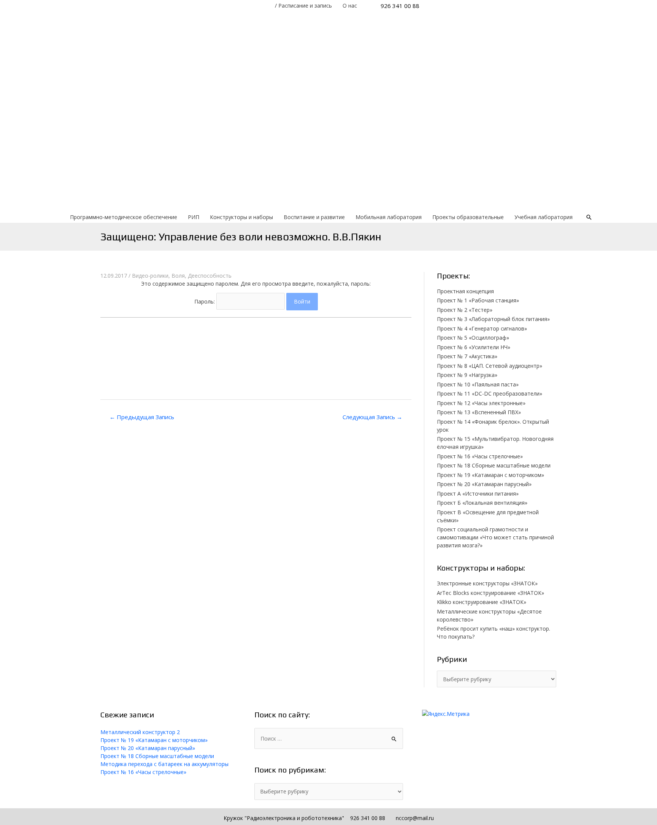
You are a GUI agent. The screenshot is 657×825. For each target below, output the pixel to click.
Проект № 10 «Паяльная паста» (478, 384)
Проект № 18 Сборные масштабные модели (494, 465)
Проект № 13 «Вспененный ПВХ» (479, 412)
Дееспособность (210, 275)
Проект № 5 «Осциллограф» (473, 337)
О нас (350, 5)
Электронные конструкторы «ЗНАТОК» (487, 583)
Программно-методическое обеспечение (123, 217)
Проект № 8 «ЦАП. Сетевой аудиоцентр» (489, 365)
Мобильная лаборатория (388, 217)
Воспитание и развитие (314, 217)
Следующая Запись (372, 417)
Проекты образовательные (468, 217)
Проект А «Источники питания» (478, 493)
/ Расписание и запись (303, 5)
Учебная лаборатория (543, 217)
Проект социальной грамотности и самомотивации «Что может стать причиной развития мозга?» (495, 537)
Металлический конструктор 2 (140, 732)
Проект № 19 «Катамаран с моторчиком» (490, 474)
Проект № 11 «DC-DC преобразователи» (489, 393)
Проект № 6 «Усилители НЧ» (473, 347)
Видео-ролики (150, 275)
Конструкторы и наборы (241, 217)
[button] (255, 327)
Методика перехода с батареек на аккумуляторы (164, 764)
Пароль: (205, 301)
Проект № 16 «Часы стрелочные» (480, 456)
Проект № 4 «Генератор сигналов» (482, 328)
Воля (178, 275)
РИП (193, 217)
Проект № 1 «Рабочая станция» (478, 300)
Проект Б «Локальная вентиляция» (482, 502)
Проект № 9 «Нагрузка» (467, 374)
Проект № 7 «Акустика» (467, 356)
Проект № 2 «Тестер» (464, 309)
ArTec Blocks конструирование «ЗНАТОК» (490, 592)
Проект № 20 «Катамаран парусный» (484, 484)
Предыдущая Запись (142, 417)
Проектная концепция (465, 291)
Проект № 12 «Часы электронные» (481, 403)
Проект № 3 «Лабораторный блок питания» (493, 319)
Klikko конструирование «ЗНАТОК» (481, 602)
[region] (328, 111)
